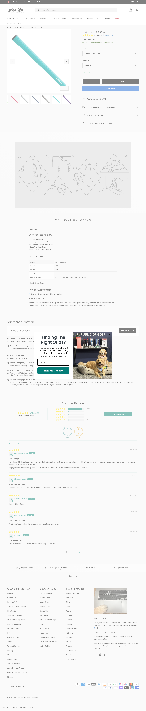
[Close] (109, 334)
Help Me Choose (53, 370)
